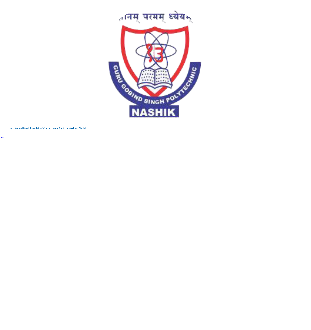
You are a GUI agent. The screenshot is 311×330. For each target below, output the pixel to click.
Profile (2, 137)
